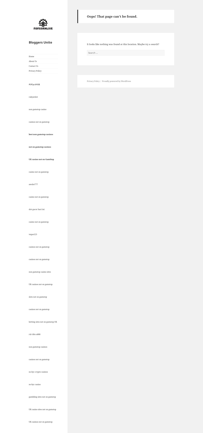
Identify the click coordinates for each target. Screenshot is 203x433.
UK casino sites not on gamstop (42, 409)
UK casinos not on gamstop (41, 284)
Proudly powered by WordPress (116, 81)
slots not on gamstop (38, 297)
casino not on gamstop (39, 172)
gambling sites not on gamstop (42, 397)
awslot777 (33, 184)
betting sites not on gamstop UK (43, 322)
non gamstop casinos (38, 347)
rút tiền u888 (34, 334)
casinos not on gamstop (39, 122)
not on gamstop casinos (40, 147)
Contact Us (33, 66)
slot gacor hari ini (37, 209)
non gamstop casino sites (40, 272)
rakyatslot (33, 97)
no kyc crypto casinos (38, 372)
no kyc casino (35, 384)
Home (31, 56)
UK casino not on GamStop (41, 159)
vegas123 (33, 234)
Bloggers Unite (40, 42)
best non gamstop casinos (41, 134)
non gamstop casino (37, 109)
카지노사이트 (34, 84)
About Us (33, 61)
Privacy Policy (35, 71)
